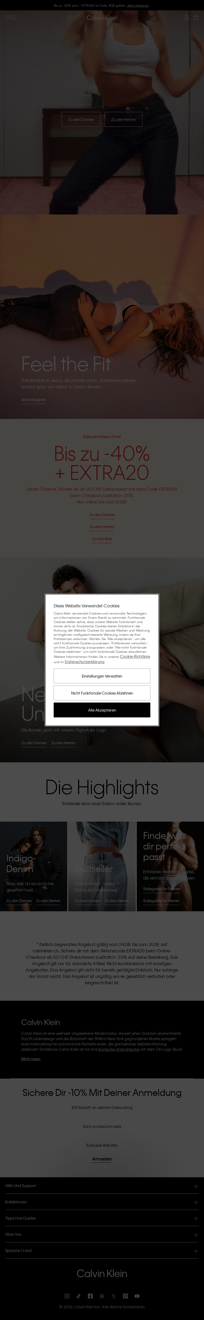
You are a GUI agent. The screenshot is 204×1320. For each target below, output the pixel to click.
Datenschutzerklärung (84, 661)
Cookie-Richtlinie (135, 656)
